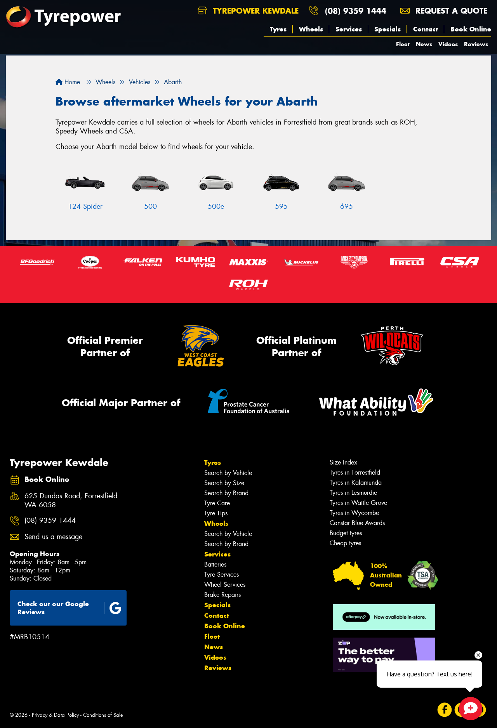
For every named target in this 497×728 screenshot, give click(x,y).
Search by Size (224, 483)
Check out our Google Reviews (53, 608)
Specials (387, 29)
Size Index (343, 462)
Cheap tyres (345, 543)
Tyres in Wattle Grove (358, 503)
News (424, 44)
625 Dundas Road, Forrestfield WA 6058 (70, 501)
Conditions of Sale (103, 715)
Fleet (403, 44)
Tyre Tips (216, 513)
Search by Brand (226, 493)
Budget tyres (346, 533)
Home (71, 82)
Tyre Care (217, 503)
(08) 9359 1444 (355, 11)
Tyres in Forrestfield (355, 472)
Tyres (278, 29)
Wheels (311, 29)
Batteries (215, 564)
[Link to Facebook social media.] (445, 709)
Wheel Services (224, 585)
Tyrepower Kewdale (254, 11)
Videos (448, 44)
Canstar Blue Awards (357, 523)
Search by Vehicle (228, 473)
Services (348, 29)
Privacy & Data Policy (55, 715)
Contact (425, 29)
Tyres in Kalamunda (356, 482)
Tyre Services (221, 574)
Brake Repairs (222, 595)
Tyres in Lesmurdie (353, 493)
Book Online (470, 29)
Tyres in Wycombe (354, 513)
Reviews (476, 44)
